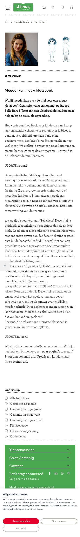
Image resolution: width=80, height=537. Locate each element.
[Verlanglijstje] (62, 7)
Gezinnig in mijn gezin (25, 409)
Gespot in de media (23, 403)
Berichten (40, 22)
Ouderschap (18, 436)
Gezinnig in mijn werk (25, 414)
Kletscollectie (19, 425)
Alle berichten (19, 398)
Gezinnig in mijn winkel (26, 420)
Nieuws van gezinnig (24, 431)
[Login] (53, 7)
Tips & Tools (21, 22)
